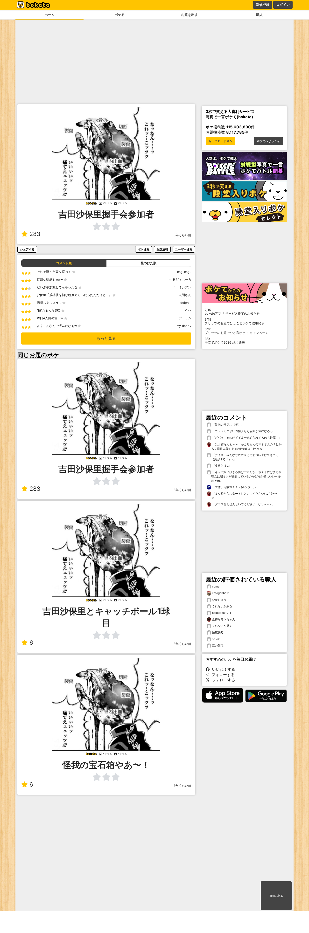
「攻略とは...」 (221, 465)
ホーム (49, 15)
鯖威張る (218, 632)
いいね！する (222, 669)
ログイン (283, 5)
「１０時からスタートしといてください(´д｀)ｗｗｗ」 (244, 496)
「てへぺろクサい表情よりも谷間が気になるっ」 (243, 431)
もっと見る (106, 338)
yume (215, 586)
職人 (259, 15)
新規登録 (262, 5)
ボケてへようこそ (268, 141)
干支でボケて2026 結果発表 (225, 340)
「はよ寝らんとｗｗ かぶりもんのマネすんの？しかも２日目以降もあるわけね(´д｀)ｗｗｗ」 (246, 446)
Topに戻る (276, 896)
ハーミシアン (181, 287)
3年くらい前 (182, 235)
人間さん (185, 295)
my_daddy (183, 326)
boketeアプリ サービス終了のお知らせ (232, 311)
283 (34, 233)
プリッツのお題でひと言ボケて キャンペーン (236, 331)
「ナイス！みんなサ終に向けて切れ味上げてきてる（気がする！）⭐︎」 (245, 457)
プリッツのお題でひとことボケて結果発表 (234, 321)
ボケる (119, 15)
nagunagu (184, 272)
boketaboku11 (221, 613)
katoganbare (220, 593)
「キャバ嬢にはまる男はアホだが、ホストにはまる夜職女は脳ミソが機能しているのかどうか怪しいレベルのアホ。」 (246, 476)
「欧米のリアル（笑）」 (227, 424)
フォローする (222, 674)
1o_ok (216, 639)
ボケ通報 (143, 249)
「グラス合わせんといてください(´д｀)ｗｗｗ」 (243, 504)
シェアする (27, 249)
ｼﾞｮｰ (187, 310)
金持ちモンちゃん (223, 619)
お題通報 (162, 249)
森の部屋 (218, 645)
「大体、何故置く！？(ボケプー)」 (234, 487)
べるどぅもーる (180, 279)
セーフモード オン (220, 141)
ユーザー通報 (183, 249)
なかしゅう (219, 599)
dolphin (185, 302)
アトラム (185, 318)
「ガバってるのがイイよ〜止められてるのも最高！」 (246, 437)
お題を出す (189, 15)
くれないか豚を (222, 606)
